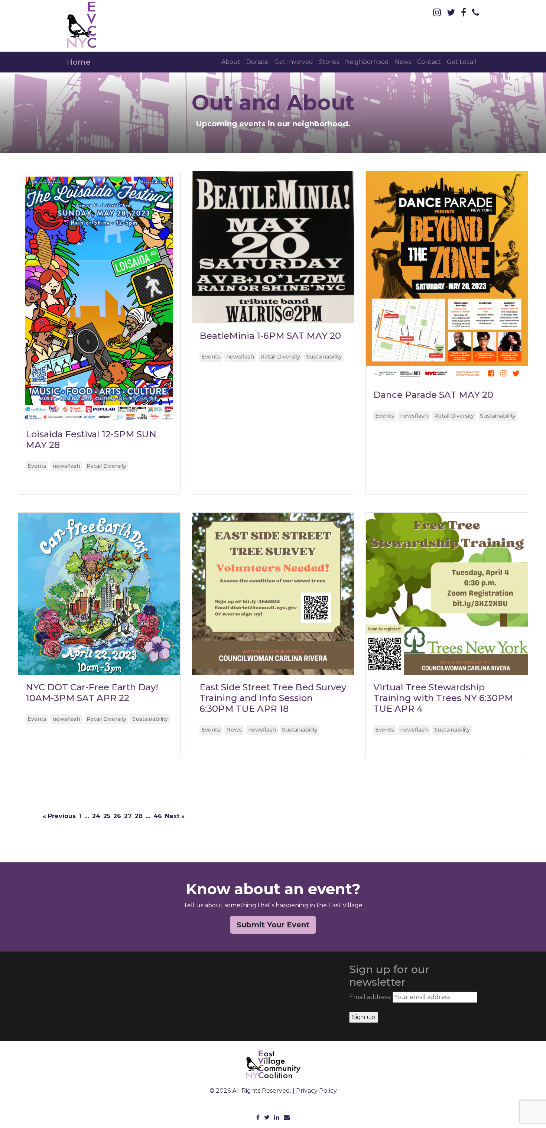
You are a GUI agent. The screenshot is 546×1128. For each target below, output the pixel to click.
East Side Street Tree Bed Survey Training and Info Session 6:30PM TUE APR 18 (272, 698)
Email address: (371, 997)
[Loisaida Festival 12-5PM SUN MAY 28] (99, 296)
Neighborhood (367, 61)
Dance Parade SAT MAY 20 (433, 394)
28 (139, 816)
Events (36, 466)
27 (128, 816)
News (403, 61)
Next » (175, 816)
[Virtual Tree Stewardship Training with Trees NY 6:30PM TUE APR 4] (447, 594)
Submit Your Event (273, 924)
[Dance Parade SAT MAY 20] (447, 276)
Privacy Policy (316, 1090)
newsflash (66, 466)
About (230, 61)
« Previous (59, 816)
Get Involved (293, 61)
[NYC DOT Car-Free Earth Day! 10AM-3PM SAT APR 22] (99, 594)
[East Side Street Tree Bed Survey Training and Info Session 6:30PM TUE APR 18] (273, 594)
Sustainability (324, 356)
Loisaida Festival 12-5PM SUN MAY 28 (91, 439)
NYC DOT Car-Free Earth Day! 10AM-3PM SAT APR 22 (92, 692)
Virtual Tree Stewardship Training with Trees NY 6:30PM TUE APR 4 (443, 698)
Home (79, 62)
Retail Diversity (106, 466)
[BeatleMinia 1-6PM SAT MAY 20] (273, 247)
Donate (257, 61)
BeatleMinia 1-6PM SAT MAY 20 (270, 335)
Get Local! (461, 61)
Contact (429, 61)
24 (96, 816)
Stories (329, 61)
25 (106, 816)
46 (157, 816)
